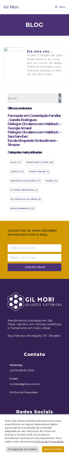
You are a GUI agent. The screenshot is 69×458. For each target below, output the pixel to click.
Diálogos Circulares (26, 181)
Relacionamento (23, 208)
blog (16, 162)
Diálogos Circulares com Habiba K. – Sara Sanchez (34, 134)
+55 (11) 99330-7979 (22, 370)
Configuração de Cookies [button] (22, 449)
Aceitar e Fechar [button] (53, 449)
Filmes (52, 181)
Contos (17, 171)
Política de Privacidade (24, 392)
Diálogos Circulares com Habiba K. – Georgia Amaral (34, 126)
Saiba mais (36, 82)
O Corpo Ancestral (24, 190)
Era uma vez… (39, 51)
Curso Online (39, 171)
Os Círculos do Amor (26, 199)
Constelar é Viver (39, 162)
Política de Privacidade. (49, 441)
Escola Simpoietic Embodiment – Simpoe (33, 143)
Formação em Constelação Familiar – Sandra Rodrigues (34, 118)
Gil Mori (11, 7)
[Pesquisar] (59, 98)
